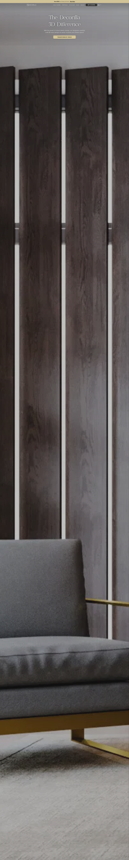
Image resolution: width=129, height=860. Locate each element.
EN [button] (99, 5)
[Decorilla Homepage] (31, 5)
